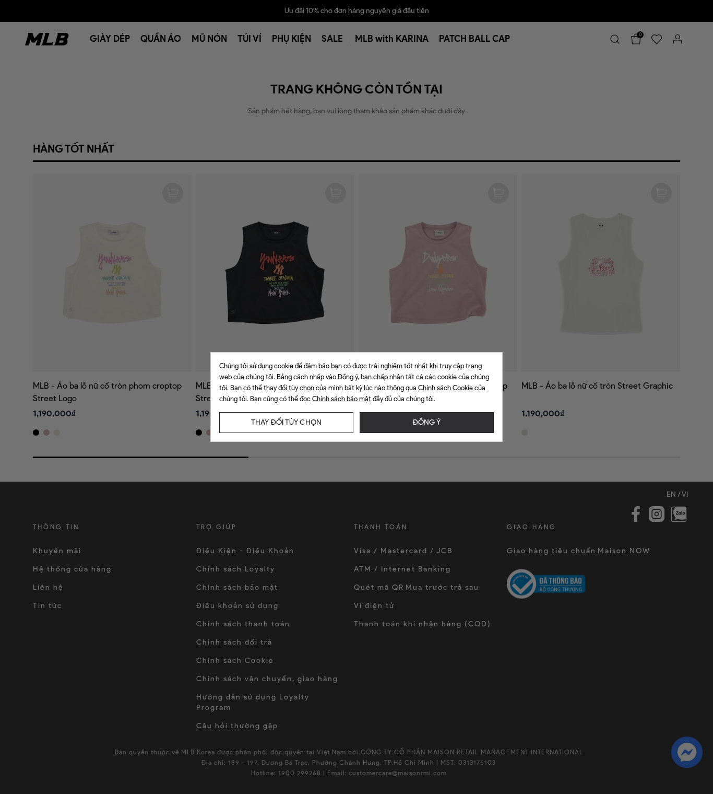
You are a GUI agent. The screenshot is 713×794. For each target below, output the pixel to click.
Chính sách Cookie (445, 388)
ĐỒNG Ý (427, 422)
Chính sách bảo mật (341, 399)
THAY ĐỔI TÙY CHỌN (286, 422)
